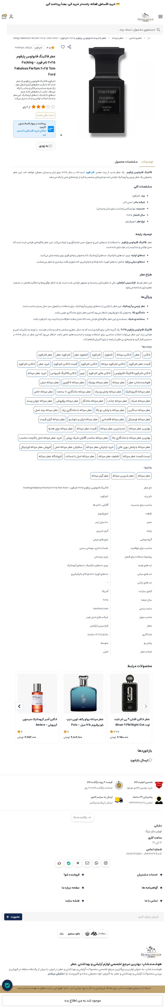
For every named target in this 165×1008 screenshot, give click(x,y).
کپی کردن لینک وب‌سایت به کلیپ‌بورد (82, 60)
